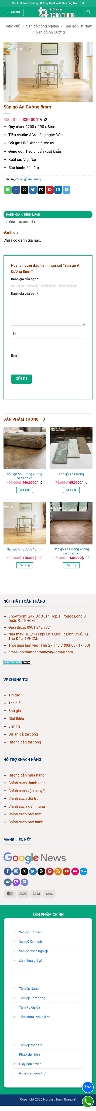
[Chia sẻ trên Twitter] (33, 190)
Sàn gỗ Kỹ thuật (30, 942)
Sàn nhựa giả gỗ (31, 961)
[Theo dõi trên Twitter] (33, 871)
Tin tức (14, 695)
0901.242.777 (38, 627)
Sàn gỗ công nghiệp (42, 26)
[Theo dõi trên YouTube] (66, 871)
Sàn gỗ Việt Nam (78, 26)
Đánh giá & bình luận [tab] (23, 214)
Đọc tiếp (25, 489)
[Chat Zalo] (88, 1087)
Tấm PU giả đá (29, 1008)
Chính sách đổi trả (23, 798)
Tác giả (14, 703)
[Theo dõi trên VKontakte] (8, 882)
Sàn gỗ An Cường (50, 32)
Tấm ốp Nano (29, 989)
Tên (14, 334)
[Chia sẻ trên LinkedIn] (58, 190)
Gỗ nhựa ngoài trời (32, 1073)
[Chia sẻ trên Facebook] (16, 190)
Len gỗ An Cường (71, 474)
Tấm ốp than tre (30, 1045)
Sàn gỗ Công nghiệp (33, 951)
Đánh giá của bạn (24, 279)
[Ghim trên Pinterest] (50, 190)
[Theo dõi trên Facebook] (8, 871)
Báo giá (14, 711)
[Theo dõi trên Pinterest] (50, 871)
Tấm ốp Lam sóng (32, 998)
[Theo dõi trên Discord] (24, 882)
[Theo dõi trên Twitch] (16, 882)
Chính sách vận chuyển (27, 791)
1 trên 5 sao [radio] (12, 286)
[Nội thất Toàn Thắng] (56, 12)
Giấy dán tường (30, 1064)
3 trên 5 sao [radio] (32, 286)
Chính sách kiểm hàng (26, 806)
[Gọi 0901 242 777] (88, 1101)
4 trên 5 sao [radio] (48, 286)
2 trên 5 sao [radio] (20, 286)
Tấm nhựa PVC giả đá (35, 1017)
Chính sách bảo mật (24, 814)
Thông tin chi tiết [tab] (21, 222)
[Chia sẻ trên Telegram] (66, 190)
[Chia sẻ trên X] (24, 190)
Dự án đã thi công (23, 734)
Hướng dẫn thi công (24, 742)
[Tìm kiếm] (88, 12)
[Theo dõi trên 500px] (83, 871)
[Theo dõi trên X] (24, 871)
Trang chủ (12, 26)
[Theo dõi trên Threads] (41, 871)
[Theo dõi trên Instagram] (16, 871)
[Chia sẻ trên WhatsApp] (8, 190)
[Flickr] (75, 871)
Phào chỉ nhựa (29, 1055)
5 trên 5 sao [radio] (67, 286)
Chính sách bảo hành (25, 822)
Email (15, 356)
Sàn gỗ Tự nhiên (30, 932)
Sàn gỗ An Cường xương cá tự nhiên (24, 476)
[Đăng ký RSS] (58, 871)
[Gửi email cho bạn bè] (41, 190)
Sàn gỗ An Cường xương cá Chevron (71, 551)
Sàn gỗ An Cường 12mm (24, 549)
